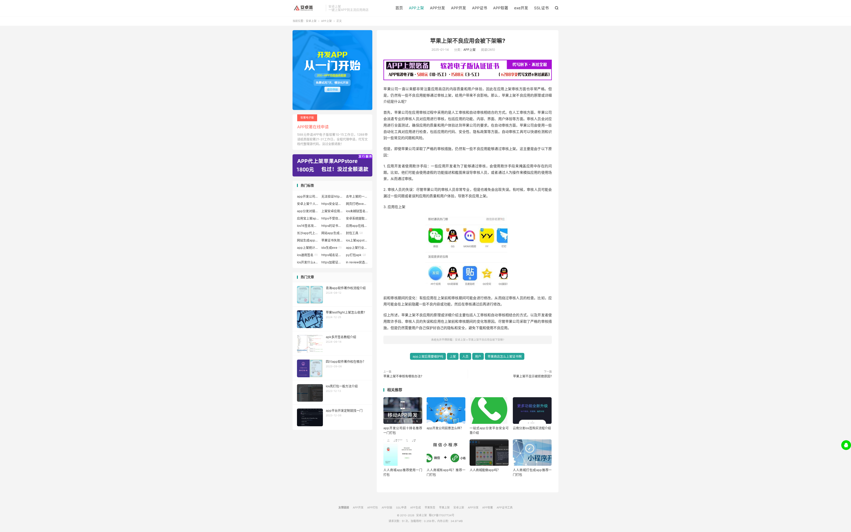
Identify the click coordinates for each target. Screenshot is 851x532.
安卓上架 (308, 8)
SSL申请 (401, 507)
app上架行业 (357, 247)
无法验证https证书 (332, 196)
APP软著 (500, 8)
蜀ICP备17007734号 (441, 515)
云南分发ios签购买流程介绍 (532, 428)
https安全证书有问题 (332, 203)
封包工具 (354, 233)
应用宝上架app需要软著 (308, 218)
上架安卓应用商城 (332, 211)
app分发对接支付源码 (308, 211)
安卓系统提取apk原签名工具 (357, 218)
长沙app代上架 (308, 233)
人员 (465, 356)
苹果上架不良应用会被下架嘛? (467, 40)
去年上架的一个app (357, 196)
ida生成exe (331, 247)
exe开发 (521, 8)
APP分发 (437, 8)
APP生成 (415, 507)
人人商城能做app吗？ (485, 470)
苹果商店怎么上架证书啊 (505, 356)
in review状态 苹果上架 (357, 262)
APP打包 (372, 507)
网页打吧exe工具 (357, 203)
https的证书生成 (332, 225)
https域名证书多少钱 (332, 255)
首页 (399, 8)
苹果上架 (444, 507)
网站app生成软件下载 (332, 233)
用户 (478, 356)
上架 (453, 356)
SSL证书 (541, 8)
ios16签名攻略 (308, 225)
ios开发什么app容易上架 (308, 262)
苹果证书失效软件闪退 (332, 240)
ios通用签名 (307, 255)
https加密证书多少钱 (332, 262)
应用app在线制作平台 (357, 225)
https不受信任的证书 (332, 218)
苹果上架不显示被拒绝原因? (532, 376)
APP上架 (416, 8)
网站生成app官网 (308, 240)
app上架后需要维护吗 (428, 356)
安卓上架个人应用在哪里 (308, 203)
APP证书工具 (505, 507)
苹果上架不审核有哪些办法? (402, 376)
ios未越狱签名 (357, 211)
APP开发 (458, 8)
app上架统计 (308, 247)
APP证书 (479, 8)
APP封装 (387, 507)
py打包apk (356, 255)
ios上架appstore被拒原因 (357, 240)
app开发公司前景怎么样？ (445, 428)
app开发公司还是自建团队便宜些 (308, 196)
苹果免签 (430, 507)
